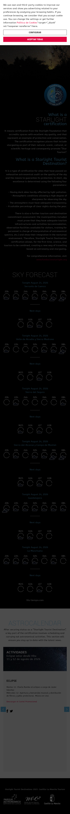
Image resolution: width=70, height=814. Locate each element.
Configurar (35, 32)
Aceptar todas (35, 39)
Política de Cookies (27, 22)
